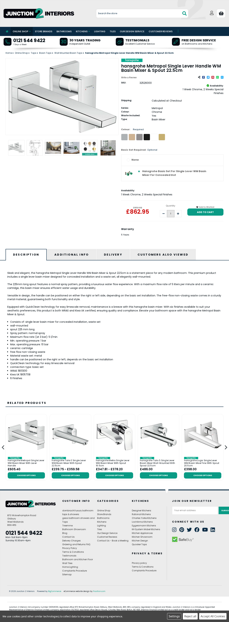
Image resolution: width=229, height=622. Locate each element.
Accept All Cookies (213, 616)
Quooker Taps (139, 544)
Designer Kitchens (141, 510)
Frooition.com (99, 591)
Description (26, 255)
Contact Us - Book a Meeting (112, 540)
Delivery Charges (71, 540)
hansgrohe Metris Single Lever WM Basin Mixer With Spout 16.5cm (112, 463)
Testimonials (137, 40)
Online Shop (20, 31)
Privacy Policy (69, 548)
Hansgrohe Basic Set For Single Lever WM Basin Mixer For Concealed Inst (174, 173)
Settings (174, 616)
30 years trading (85, 40)
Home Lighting (70, 566)
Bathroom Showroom (74, 529)
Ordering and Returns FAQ (76, 544)
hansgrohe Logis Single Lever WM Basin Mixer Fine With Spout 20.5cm (201, 463)
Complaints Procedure (74, 570)
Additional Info (71, 255)
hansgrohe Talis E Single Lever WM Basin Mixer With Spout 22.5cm (69, 463)
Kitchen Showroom (142, 536)
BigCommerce (54, 591)
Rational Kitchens (141, 514)
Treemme (67, 525)
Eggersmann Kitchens (144, 525)
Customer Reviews (160, 31)
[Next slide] (226, 447)
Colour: (132, 129)
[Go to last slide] (3, 447)
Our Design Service (132, 31)
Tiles (113, 31)
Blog (64, 533)
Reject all (190, 616)
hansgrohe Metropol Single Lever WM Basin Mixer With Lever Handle (26, 463)
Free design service (199, 40)
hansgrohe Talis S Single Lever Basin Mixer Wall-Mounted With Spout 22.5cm (157, 463)
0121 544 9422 (29, 40)
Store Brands (43, 31)
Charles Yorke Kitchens (144, 518)
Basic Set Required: (139, 150)
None (135, 160)
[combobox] (142, 13)
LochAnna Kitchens (142, 521)
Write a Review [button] (129, 77)
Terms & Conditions (73, 551)
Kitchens (81, 31)
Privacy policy (139, 563)
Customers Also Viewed (163, 255)
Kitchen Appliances (142, 533)
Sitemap (67, 574)
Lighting (99, 31)
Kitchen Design (140, 540)
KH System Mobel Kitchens (146, 529)
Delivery (113, 255)
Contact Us (68, 536)
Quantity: (171, 205)
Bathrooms (64, 31)
